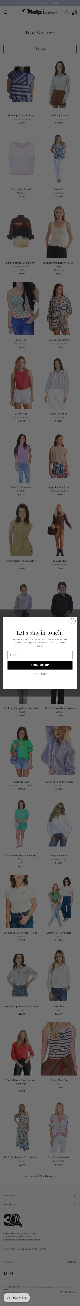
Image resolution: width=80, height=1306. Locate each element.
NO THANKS (40, 674)
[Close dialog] (73, 621)
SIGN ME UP (40, 665)
